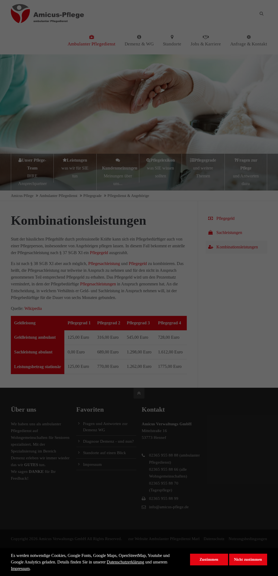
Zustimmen (209, 559)
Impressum (20, 568)
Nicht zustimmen (248, 559)
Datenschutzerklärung (125, 562)
